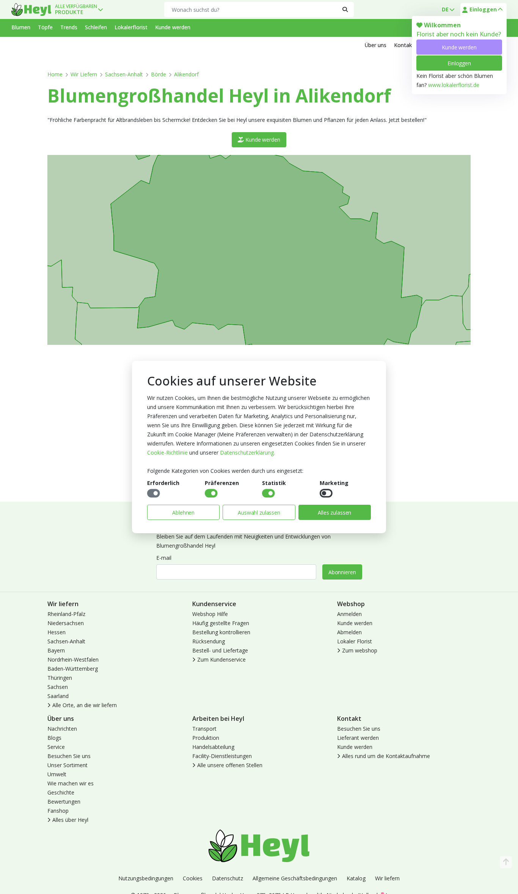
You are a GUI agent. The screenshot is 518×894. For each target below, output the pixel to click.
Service (56, 746)
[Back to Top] (506, 862)
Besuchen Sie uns (69, 756)
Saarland (58, 696)
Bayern (56, 650)
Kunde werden (459, 47)
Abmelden (349, 632)
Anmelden (349, 614)
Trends (68, 27)
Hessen (56, 632)
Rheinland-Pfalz (66, 614)
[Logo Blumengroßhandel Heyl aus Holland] (31, 9)
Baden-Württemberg (72, 668)
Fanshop (58, 810)
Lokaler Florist (354, 641)
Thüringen (59, 677)
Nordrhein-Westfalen (73, 659)
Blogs (54, 737)
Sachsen (57, 686)
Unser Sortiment (67, 765)
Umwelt (56, 774)
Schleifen (96, 27)
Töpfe (45, 27)
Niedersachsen (65, 623)
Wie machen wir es (70, 783)
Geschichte (60, 792)
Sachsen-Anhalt (124, 74)
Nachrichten (62, 728)
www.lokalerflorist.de (453, 84)
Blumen (20, 27)
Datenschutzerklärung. (247, 452)
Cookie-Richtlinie (167, 452)
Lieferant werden (358, 737)
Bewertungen (63, 801)
